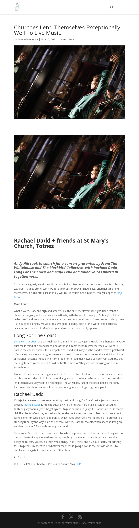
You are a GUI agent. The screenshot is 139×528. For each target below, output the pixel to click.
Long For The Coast (25, 341)
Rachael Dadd (32, 404)
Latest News (67, 39)
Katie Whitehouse (27, 39)
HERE (79, 464)
